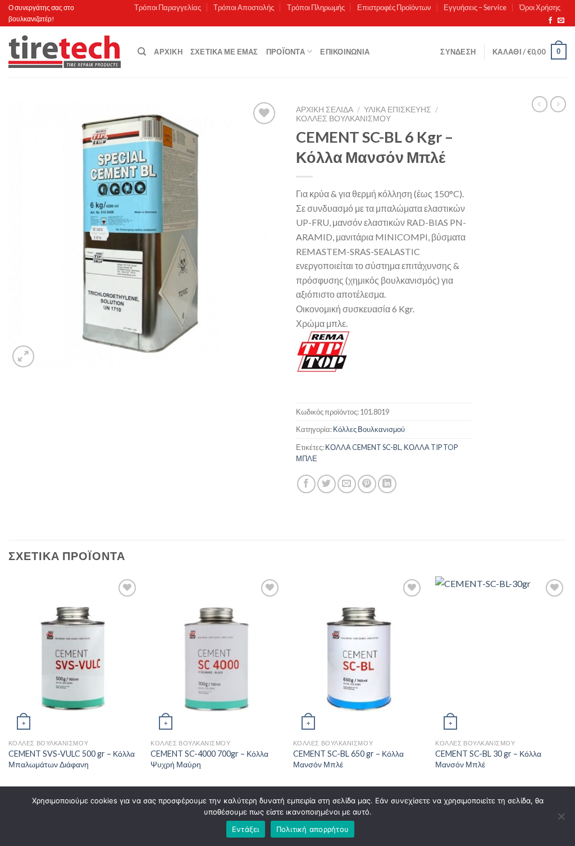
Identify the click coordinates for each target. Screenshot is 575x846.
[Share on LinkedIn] (387, 484)
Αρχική (168, 51)
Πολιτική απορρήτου (312, 829)
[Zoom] (23, 356)
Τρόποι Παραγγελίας (167, 7)
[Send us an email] (561, 21)
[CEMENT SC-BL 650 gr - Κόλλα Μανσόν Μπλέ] (359, 655)
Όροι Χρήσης (539, 7)
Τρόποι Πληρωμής (316, 7)
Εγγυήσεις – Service (475, 7)
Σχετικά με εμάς (224, 51)
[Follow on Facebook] (550, 21)
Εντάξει (245, 829)
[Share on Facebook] (306, 484)
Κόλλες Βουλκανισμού (343, 118)
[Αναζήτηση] (142, 51)
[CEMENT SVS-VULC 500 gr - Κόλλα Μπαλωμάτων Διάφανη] (74, 655)
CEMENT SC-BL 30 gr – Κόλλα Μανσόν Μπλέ (488, 759)
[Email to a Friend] (346, 484)
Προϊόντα (285, 51)
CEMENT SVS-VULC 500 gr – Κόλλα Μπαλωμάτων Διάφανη (71, 759)
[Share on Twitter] (326, 484)
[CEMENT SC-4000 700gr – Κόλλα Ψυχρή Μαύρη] (216, 655)
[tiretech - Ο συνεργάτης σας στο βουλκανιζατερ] (64, 52)
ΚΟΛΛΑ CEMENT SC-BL (363, 447)
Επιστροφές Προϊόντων (394, 7)
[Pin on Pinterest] (367, 484)
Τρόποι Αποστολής (243, 7)
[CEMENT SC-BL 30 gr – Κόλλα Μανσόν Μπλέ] (501, 655)
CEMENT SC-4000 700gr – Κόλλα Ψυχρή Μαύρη (209, 759)
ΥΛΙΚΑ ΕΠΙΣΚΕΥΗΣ (397, 109)
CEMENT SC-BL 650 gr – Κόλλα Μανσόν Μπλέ (348, 759)
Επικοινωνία (344, 51)
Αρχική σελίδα (324, 109)
